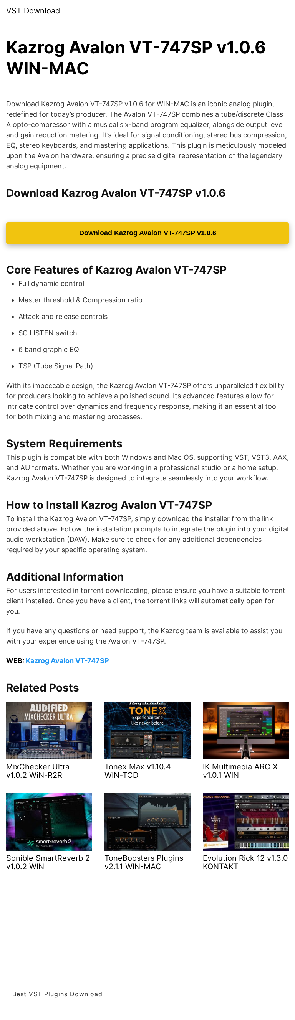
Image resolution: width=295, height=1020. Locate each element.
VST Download (33, 11)
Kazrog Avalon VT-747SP (67, 661)
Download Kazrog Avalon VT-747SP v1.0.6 (147, 233)
